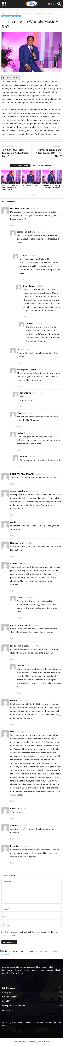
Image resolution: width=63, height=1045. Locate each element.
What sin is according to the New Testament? (51, 186)
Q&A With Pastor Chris (16, 13)
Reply (12, 225)
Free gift (52, 1022)
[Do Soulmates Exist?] (31, 177)
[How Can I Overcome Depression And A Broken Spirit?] (11, 177)
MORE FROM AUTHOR (42, 165)
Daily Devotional (8, 988)
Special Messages (9, 1001)
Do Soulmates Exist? (30, 186)
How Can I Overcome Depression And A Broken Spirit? (15, 152)
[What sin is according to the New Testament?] (52, 177)
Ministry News (7, 992)
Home (3, 13)
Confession (6, 1010)
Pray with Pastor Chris (11, 997)
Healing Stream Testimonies (13, 1005)
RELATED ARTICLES (20, 165)
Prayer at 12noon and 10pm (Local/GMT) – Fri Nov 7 (49, 152)
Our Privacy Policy (15, 973)
